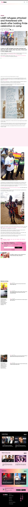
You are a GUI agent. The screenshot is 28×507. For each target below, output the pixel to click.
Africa (1, 239)
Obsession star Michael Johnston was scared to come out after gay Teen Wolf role (20, 446)
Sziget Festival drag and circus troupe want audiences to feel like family (7, 482)
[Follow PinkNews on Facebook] (22, 495)
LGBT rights (18, 239)
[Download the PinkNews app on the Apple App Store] (18, 490)
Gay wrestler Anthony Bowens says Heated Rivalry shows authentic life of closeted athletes (20, 483)
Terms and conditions (12, 502)
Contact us (10, 497)
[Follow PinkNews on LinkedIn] (21, 501)
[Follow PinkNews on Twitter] (21, 495)
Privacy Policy (13, 249)
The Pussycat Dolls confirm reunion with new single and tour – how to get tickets (20, 464)
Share (2, 29)
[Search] (24, 2)
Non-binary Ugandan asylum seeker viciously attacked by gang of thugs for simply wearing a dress (18, 364)
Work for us (10, 500)
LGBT (15, 239)
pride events (23, 239)
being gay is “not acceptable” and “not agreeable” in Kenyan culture (12, 227)
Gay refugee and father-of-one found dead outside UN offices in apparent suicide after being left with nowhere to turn (18, 356)
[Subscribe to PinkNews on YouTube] (22, 497)
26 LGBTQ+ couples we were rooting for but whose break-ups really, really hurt (18, 255)
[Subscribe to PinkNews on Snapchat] (22, 499)
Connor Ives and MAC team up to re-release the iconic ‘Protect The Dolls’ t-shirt (7, 465)
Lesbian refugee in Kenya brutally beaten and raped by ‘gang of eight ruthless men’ (18, 300)
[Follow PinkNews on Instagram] (21, 499)
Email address (6, 246)
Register (18, 247)
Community (2, 15)
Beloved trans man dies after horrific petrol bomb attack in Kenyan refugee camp (18, 284)
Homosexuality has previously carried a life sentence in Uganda (10, 187)
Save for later (7, 29)
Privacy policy (11, 503)
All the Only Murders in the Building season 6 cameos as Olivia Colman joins (7, 446)
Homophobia (8, 239)
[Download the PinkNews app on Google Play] (23, 490)
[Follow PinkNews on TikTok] (21, 497)
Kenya (11, 239)
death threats (4, 239)
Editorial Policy (11, 495)
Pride (20, 239)
